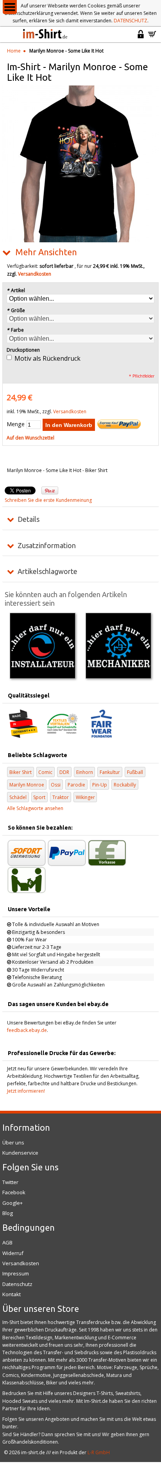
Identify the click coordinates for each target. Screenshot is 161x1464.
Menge (16, 424)
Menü (10, 7)
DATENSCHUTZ (130, 20)
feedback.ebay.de (27, 1030)
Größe (16, 310)
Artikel (16, 290)
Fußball (135, 772)
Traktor (60, 797)
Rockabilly (125, 784)
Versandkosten (34, 274)
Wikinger (85, 797)
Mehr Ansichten (46, 252)
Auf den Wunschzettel (30, 437)
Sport (39, 797)
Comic (45, 772)
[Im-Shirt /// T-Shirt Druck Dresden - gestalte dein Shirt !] (45, 34)
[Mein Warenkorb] (152, 37)
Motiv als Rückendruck (47, 358)
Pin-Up (99, 784)
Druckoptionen (23, 350)
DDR (64, 772)
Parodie (76, 784)
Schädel (18, 797)
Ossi (56, 784)
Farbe (15, 330)
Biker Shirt (20, 772)
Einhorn (84, 772)
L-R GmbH (99, 1452)
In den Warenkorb (68, 425)
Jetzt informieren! (26, 1091)
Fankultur (110, 772)
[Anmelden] (141, 37)
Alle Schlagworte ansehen (35, 808)
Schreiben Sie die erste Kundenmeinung (48, 500)
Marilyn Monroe (26, 784)
